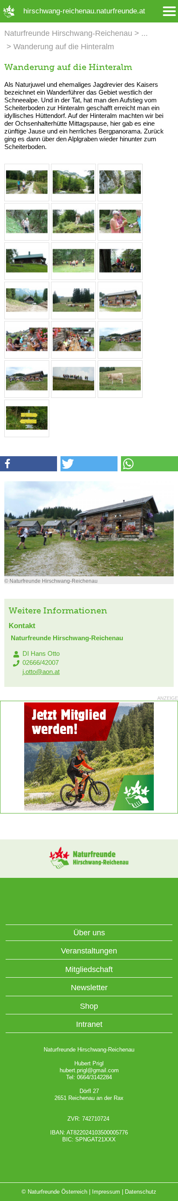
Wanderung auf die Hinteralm (63, 46)
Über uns (89, 932)
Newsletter (89, 987)
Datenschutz (140, 1191)
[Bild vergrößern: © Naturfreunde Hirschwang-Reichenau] (27, 196)
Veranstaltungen (89, 951)
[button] (28, 463)
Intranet (89, 1024)
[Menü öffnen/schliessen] (169, 11)
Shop (89, 1006)
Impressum (106, 1191)
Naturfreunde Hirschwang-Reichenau (68, 33)
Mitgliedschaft (89, 969)
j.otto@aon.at (41, 671)
